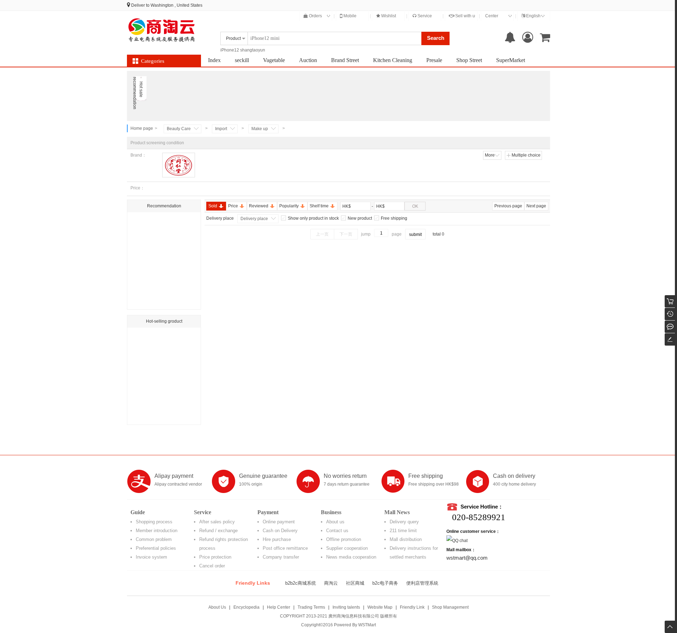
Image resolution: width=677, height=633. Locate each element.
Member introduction (156, 530)
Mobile (349, 15)
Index (214, 60)
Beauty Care (179, 128)
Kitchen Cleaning (392, 60)
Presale (434, 60)
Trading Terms (311, 607)
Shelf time (319, 205)
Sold (212, 205)
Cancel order (212, 565)
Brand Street (345, 60)
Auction (308, 60)
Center (491, 15)
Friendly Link (412, 607)
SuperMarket (510, 60)
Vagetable (274, 60)
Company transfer (281, 557)
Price (233, 205)
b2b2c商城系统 (300, 583)
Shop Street (469, 60)
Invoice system (151, 557)
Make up (259, 128)
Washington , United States (176, 5)
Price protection (215, 557)
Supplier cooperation (347, 548)
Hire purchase (277, 539)
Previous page (508, 205)
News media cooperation (351, 557)
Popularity (289, 205)
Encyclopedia (246, 607)
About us (335, 521)
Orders (315, 15)
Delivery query (404, 521)
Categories (152, 61)
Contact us (337, 530)
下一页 (346, 234)
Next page (536, 205)
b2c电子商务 (385, 583)
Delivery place (254, 218)
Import (221, 128)
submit (415, 234)
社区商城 (355, 583)
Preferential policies (156, 548)
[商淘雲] (162, 30)
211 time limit (403, 530)
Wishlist (388, 15)
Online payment (279, 521)
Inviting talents (346, 607)
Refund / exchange (218, 530)
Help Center (278, 607)
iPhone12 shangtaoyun (242, 50)
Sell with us (465, 15)
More (490, 155)
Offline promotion (343, 539)
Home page (141, 128)
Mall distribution (406, 539)
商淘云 (331, 583)
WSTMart (367, 624)
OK (415, 206)
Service (424, 15)
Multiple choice (526, 155)
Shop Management (450, 607)
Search (435, 38)
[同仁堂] (178, 165)
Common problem (154, 539)
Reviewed (258, 205)
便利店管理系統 (422, 583)
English (533, 15)
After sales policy (217, 521)
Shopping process (154, 521)
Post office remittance (285, 548)
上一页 (322, 234)
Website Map (379, 607)
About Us (217, 607)
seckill (242, 60)
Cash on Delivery (280, 530)
